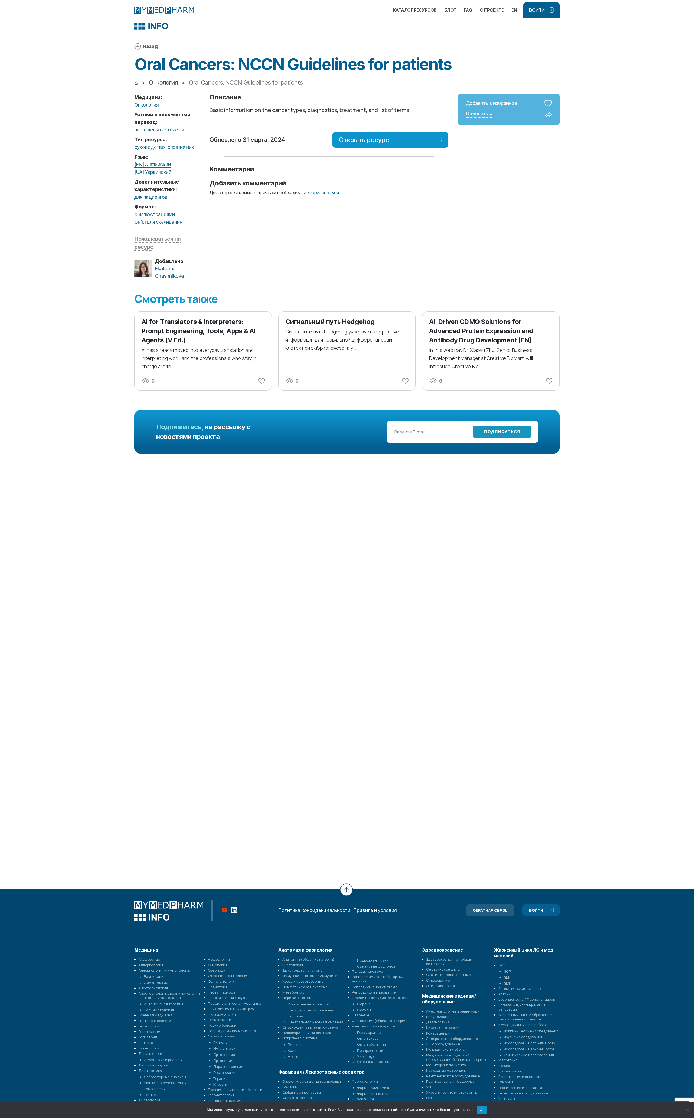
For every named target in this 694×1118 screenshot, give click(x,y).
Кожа (292, 1050)
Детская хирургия (155, 1065)
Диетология (149, 1099)
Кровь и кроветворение (302, 981)
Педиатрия (217, 986)
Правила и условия (375, 910)
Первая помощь (221, 992)
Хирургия (221, 1084)
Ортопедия (218, 970)
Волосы (294, 1044)
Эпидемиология (440, 985)
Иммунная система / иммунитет (310, 975)
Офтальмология (222, 981)
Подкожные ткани (373, 960)
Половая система (367, 971)
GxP (501, 964)
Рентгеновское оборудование (453, 1076)
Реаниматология (159, 1009)
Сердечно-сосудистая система (380, 997)
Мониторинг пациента (446, 1064)
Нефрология (219, 959)
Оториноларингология (228, 975)
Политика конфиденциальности (314, 910)
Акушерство (149, 959)
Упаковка (506, 1098)
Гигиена (146, 1042)
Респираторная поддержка (450, 1081)
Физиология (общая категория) (380, 1020)
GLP (507, 977)
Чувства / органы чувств (373, 1026)
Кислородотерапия (443, 1027)
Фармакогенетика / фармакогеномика (299, 1099)
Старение (360, 1015)
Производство (510, 1071)
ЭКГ (429, 1097)
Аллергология (151, 964)
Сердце (364, 1003)
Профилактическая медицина (235, 1003)
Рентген (151, 1094)
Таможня (506, 1082)
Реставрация (225, 1072)
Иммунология (156, 982)
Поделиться (479, 113)
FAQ (468, 10)
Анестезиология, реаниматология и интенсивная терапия (169, 995)
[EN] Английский (152, 164)
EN (514, 10)
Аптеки (504, 993)
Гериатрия (148, 1037)
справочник (181, 147)
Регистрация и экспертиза (522, 1076)
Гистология (292, 964)
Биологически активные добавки (311, 1081)
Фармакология (365, 1081)
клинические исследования (529, 1054)
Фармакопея (363, 1098)
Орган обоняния (371, 1044)
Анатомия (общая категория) (308, 959)
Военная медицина (156, 1015)
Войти (537, 10)
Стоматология (221, 1036)
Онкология (146, 105)
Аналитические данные (519, 988)
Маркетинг (508, 1060)
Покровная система (300, 1038)
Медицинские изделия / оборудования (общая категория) (456, 1057)
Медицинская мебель (445, 1049)
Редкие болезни (222, 1025)
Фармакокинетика (373, 1093)
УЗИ (429, 1086)
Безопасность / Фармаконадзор (526, 999)
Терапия (220, 1078)
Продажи (506, 1065)
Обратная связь (490, 910)
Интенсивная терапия (164, 1003)
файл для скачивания (158, 222)
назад (150, 46)
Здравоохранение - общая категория (449, 961)
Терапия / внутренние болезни (235, 1089)
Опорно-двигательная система (310, 1027)
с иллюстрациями (154, 214)
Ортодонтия (224, 1054)
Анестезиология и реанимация (454, 1011)
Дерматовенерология (163, 1059)
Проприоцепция (371, 1050)
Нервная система (298, 997)
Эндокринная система (372, 1061)
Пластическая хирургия (229, 997)
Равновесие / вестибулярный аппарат (378, 979)
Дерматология (152, 1053)
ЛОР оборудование (443, 1044)
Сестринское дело (443, 969)
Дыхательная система (302, 970)
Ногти (293, 1056)
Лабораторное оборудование (452, 1038)
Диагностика (150, 1070)
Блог (450, 10)
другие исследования (523, 1037)
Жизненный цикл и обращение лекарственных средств (525, 1016)
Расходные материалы (446, 1070)
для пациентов (151, 197)
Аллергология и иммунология (165, 970)
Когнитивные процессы (308, 1004)
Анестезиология (153, 987)
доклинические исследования (531, 1031)
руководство (149, 147)
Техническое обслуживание (523, 1093)
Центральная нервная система (315, 1022)
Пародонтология (228, 1066)
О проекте (492, 10)
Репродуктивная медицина (232, 1030)
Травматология (221, 1095)
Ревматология (220, 1019)
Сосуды (364, 1009)
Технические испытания (520, 1087)
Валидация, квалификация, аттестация (522, 1007)
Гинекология (150, 1048)
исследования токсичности (529, 1048)
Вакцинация (155, 976)
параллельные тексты (159, 130)
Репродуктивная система (374, 986)
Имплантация (225, 1048)
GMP (507, 983)
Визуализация (439, 1016)
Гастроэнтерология (156, 1020)
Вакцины (290, 1086)
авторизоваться (321, 192)
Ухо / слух (366, 1056)
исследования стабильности (530, 1042)
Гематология (150, 1026)
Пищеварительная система (306, 1032)
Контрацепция (439, 1033)
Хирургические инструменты (452, 1092)
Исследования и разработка (523, 1024)
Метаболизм (293, 992)
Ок (482, 1109)
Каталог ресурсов (415, 10)
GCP (507, 971)
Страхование (438, 980)
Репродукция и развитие (373, 992)
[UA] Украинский (153, 172)
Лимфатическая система (305, 986)
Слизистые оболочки (376, 966)
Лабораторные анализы (165, 1076)
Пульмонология (222, 1014)
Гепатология (150, 1031)
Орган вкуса (368, 1038)
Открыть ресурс (364, 140)
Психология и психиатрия (231, 1008)
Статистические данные (448, 974)
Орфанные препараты (301, 1092)
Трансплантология (225, 1100)
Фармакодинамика (373, 1087)
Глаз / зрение (369, 1032)
